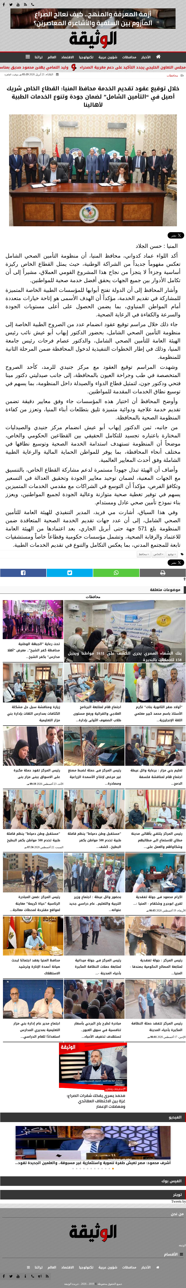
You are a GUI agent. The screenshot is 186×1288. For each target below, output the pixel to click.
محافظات (172, 75)
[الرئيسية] (158, 56)
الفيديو (175, 1117)
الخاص (157, 554)
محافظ (143, 554)
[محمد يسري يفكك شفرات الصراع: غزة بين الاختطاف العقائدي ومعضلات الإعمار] (93, 1077)
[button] (113, 1169)
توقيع (171, 554)
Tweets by (178, 1201)
